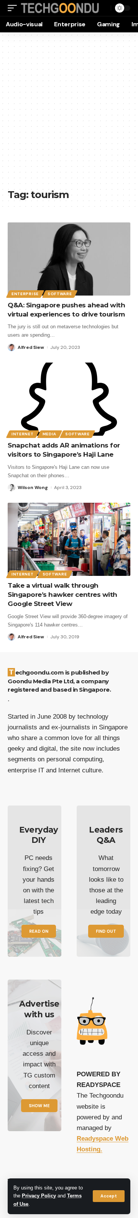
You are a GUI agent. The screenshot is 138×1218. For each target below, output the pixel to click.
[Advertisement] (69, 114)
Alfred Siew (31, 347)
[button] (109, 1196)
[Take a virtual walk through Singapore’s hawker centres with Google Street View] (69, 539)
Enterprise (25, 293)
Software (60, 293)
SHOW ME (39, 1105)
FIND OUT (106, 931)
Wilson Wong (33, 487)
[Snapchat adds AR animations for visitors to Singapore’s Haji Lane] (69, 399)
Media (50, 434)
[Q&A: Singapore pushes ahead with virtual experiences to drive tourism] (69, 259)
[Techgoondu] (60, 8)
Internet (23, 434)
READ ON (38, 931)
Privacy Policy (39, 1196)
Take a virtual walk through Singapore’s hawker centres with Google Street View (62, 594)
